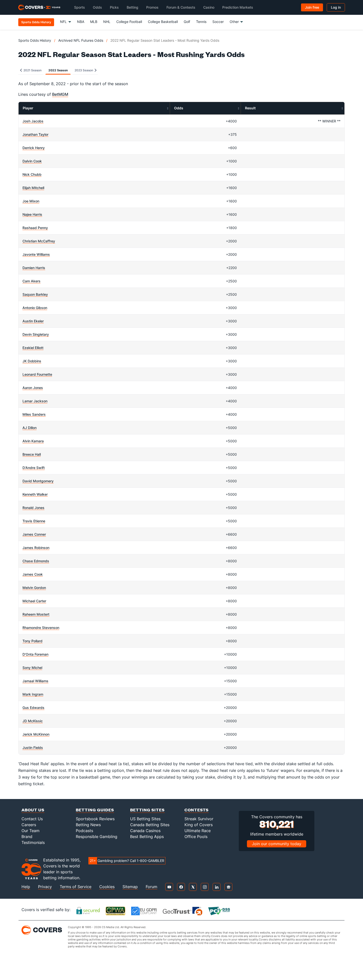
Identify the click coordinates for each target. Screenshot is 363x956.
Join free (312, 7)
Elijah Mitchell (33, 188)
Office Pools (195, 836)
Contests (196, 810)
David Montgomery (38, 481)
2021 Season (32, 70)
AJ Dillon (29, 428)
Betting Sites (147, 810)
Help (25, 886)
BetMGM (60, 94)
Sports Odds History (34, 40)
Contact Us (32, 818)
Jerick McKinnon (35, 734)
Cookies (107, 886)
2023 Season (84, 70)
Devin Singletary (35, 334)
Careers (28, 824)
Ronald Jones (33, 508)
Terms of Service (75, 886)
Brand (26, 836)
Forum (151, 886)
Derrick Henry (33, 148)
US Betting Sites (145, 818)
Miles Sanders (34, 414)
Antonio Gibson (34, 308)
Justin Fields (32, 747)
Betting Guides (95, 810)
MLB (93, 22)
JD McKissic (32, 721)
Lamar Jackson (34, 401)
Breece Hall (31, 454)
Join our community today (276, 843)
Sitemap (130, 886)
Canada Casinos (145, 830)
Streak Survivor (198, 818)
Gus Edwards (33, 707)
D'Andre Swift (33, 468)
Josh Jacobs (32, 121)
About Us (32, 810)
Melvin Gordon (34, 587)
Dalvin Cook (32, 161)
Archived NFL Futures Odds (80, 40)
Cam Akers (31, 281)
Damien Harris (33, 268)
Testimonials (33, 842)
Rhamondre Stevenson (40, 627)
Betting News (88, 824)
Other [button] (234, 22)
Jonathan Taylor (35, 134)
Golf (187, 22)
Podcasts (84, 830)
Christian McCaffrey (38, 241)
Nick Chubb (31, 174)
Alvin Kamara (33, 441)
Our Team (30, 830)
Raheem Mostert (35, 614)
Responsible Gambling (96, 836)
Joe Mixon (30, 201)
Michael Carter (34, 601)
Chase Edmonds (35, 561)
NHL (106, 22)
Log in (336, 7)
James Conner (34, 534)
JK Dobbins (31, 361)
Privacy (45, 886)
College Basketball (163, 22)
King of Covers (198, 824)
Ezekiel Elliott (32, 348)
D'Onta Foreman (35, 654)
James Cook (32, 574)
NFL (63, 22)
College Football (129, 22)
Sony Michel (32, 667)
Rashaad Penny (35, 228)
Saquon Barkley (35, 294)
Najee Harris (32, 214)
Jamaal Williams (35, 681)
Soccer (218, 22)
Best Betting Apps (147, 836)
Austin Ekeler (33, 321)
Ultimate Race (197, 830)
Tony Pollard (32, 641)
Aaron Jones (32, 388)
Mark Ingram (32, 694)
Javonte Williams (36, 254)
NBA (80, 22)
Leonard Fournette (37, 374)
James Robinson (35, 548)
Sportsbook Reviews (95, 818)
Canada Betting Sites (149, 824)
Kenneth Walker (35, 494)
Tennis (201, 22)
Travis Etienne (33, 521)
